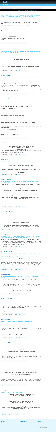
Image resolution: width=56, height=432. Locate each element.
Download (5, 70)
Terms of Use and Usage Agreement (43, 427)
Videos (19, 4)
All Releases (4, 7)
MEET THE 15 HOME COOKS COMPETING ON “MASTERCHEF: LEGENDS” (14, 368)
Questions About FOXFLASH (6, 422)
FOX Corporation (22, 422)
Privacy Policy (40, 426)
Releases (23, 1)
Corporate (31, 1)
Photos (11, 4)
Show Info (23, 4)
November (30, 7)
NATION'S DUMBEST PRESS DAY (39, 1)
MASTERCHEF (5, 4)
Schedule (27, 1)
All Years (16, 7)
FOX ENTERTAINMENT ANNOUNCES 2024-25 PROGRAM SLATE (13, 161)
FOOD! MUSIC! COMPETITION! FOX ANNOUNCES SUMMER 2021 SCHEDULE (15, 392)
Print (11, 70)
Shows (19, 1)
